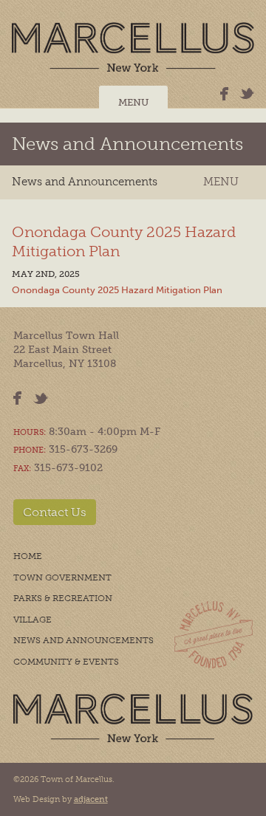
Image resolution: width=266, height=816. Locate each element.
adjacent (91, 799)
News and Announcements (127, 143)
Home (27, 556)
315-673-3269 (83, 449)
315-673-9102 (68, 468)
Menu (133, 102)
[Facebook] (224, 93)
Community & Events (66, 661)
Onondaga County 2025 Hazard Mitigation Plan (117, 289)
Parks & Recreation (62, 598)
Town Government (62, 577)
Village (32, 619)
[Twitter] (247, 93)
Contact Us (54, 512)
